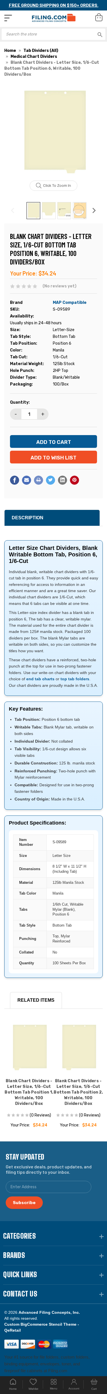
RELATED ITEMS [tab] (35, 1000)
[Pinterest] (74, 480)
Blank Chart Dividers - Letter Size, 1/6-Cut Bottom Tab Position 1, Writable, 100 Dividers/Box (29, 1092)
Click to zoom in (57, 185)
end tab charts (40, 679)
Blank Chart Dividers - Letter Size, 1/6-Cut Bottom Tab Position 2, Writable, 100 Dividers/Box (78, 1092)
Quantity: (20, 402)
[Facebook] (14, 480)
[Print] (38, 480)
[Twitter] (50, 480)
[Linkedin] (62, 480)
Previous (13, 210)
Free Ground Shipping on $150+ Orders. (53, 5)
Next (94, 210)
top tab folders (74, 679)
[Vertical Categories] (8, 18)
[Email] (26, 480)
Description (27, 517)
